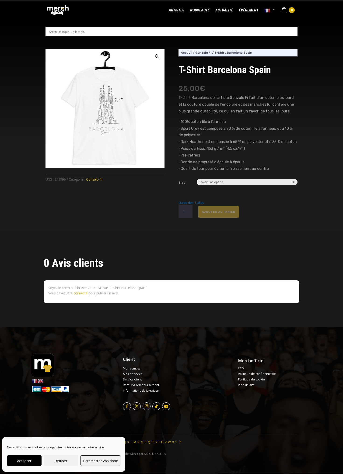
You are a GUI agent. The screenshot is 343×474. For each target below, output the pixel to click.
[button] (157, 56)
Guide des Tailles (191, 202)
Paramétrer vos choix (100, 460)
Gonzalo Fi (94, 179)
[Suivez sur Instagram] (146, 406)
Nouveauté (200, 10)
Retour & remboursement (141, 385)
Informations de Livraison (141, 390)
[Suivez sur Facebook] (127, 406)
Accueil (186, 52)
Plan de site (246, 385)
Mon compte (131, 368)
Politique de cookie (251, 379)
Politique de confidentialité (257, 374)
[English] (41, 381)
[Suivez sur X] (137, 406)
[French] (269, 14)
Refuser (61, 460)
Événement (249, 10)
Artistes (176, 10)
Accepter (24, 460)
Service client (132, 379)
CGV (241, 368)
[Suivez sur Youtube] (166, 406)
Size (182, 182)
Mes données (133, 374)
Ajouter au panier (218, 211)
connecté (81, 293)
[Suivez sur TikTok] (156, 406)
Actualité (224, 10)
